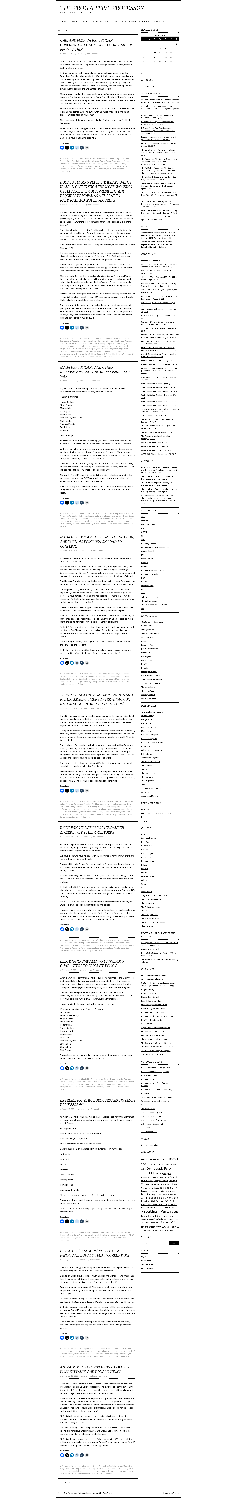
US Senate (78, 356)
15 (177, 53)
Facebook (145, 809)
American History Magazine (152, 712)
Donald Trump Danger (103, 343)
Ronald (79, 53)
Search (174, 1243)
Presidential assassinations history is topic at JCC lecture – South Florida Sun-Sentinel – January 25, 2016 (159, 370)
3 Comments (94, 380)
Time (143, 784)
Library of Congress (149, 1075)
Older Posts (65, 1482)
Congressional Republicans (70, 341)
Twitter (144, 821)
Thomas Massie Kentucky (99, 351)
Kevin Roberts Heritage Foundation (100, 679)
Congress (168, 1164)
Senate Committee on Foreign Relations (157, 1097)
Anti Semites (86, 1232)
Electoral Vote (146, 846)
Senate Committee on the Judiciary (155, 1101)
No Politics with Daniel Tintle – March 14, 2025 (160, 364)
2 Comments (98, 550)
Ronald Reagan (156, 1215)
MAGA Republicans (107, 516)
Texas (176, 1219)
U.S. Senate (145, 1128)
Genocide (116, 343)
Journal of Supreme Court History (154, 1004)
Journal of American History (152, 1001)
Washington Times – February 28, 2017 (157, 446)
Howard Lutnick (66, 1081)
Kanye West (123, 1351)
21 (171, 57)
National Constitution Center (152, 1012)
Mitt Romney (148, 1194)
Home (64, 21)
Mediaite (144, 562)
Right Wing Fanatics (117, 948)
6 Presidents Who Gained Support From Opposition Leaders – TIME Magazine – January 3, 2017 (160, 109)
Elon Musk (128, 1079)
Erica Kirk (111, 676)
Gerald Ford (155, 1184)
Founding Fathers (100, 1351)
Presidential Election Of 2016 (157, 1201)
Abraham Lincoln (148, 1159)
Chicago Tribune (147, 629)
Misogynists (75, 1237)
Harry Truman (165, 1184)
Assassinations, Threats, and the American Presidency (121, 21)
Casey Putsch (72, 161)
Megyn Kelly (65, 349)
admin (83, 970)
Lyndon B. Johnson (166, 1191)
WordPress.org (147, 1268)
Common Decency (67, 806)
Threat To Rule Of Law (113, 1087)
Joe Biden (165, 1187)
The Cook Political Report (151, 899)
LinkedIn (144, 817)
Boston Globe (146, 626)
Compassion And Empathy (86, 806)
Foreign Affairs (147, 719)
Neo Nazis (85, 1237)
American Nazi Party (92, 804)
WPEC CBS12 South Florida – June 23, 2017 (158, 454)
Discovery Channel (148, 543)
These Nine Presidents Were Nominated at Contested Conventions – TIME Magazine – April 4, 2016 (158, 186)
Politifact (144, 872)
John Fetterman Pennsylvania (87, 516)
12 (160, 53)
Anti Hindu (101, 158)
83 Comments (93, 204)
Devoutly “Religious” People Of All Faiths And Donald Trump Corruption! (94, 1253)
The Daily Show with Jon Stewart (154, 605)
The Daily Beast (147, 903)
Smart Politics (146, 891)
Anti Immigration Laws (110, 804)
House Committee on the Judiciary (155, 1071)
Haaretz (144, 641)
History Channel (147, 551)
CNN (127, 940)
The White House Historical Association (157, 1047)
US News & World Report (151, 788)
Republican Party (108, 166)
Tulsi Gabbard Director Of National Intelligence (103, 354)
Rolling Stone (146, 754)
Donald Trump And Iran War (118, 513)
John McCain (153, 1191)
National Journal (147, 861)
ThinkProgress (147, 926)
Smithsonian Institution (150, 1105)
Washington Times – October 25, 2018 (156, 450)
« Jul (142, 73)
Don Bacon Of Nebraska (107, 341)
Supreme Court (147, 1219)
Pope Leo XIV (97, 812)
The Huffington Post (149, 914)
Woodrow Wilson (160, 1230)
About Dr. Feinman (80, 21)
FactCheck (145, 849)
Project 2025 (82, 681)
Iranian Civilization (67, 346)
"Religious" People (88, 1348)
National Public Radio (149, 574)
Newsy (144, 582)
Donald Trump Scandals (82, 1351)
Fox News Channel (106, 942)
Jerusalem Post (147, 645)
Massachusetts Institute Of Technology (112, 1468)
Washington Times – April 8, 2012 (154, 442)
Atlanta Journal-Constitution (152, 622)
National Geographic (149, 735)
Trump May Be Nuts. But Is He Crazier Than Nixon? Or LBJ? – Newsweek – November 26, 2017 (159, 195)
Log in (143, 1257)
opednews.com (147, 585)
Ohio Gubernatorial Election (114, 163)
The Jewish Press (148, 687)
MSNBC (144, 566)
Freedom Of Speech (123, 942)
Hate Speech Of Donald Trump (72, 945)
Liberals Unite (146, 857)
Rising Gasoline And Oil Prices (90, 521)
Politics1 (144, 869)
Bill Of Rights (98, 940)
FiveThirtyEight (147, 853)
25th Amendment (88, 338)
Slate (143, 888)
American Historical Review (152, 979)
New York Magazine (149, 738)
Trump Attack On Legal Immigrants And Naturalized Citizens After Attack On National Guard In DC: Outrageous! (96, 699)
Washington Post (148, 694)
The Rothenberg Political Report (154, 922)
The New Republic (148, 773)
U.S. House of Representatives (153, 1124)
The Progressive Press (150, 918)
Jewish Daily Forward (149, 649)
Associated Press (148, 524)
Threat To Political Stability (80, 950)
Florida (153, 1177)
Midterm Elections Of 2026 (88, 518)
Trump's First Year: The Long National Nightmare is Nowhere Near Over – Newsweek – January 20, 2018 (160, 204)
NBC (115, 945)
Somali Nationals (76, 814)
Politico (144, 865)
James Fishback (85, 163)
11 (155, 53)
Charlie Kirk (85, 1079)
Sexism (119, 166)
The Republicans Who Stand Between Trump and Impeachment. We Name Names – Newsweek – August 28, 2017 (159, 161)
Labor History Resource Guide (153, 1008)
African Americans (88, 158)
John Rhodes (80, 346)
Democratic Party (85, 161)
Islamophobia (81, 809)
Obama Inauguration (149, 1145)
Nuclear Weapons (89, 349)
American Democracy (74, 804)
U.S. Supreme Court (149, 1131)
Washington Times (148, 698)
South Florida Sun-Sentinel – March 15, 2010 (159, 391)
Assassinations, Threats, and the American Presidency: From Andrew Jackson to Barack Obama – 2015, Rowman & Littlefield (159, 235)
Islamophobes (110, 1235)
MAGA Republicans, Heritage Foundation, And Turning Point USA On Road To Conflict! (97, 541)
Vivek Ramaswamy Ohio (101, 169)
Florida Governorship (114, 161)
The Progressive (147, 781)
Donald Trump (99, 161)
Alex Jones (100, 338)
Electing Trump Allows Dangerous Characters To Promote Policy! (92, 963)
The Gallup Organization (150, 907)
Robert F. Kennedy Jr (92, 1084)
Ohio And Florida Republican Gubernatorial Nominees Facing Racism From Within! (96, 45)
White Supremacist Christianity (79, 817)
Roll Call (144, 880)
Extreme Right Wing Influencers (78, 1235)
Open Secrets (146, 1024)
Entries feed (146, 1260)
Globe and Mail (147, 637)
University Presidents (82, 1474)
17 (149, 57)
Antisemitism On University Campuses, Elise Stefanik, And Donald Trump (95, 1369)
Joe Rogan (70, 516)
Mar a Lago (91, 1468)
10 (149, 53)
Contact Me (159, 21)
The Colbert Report (149, 601)
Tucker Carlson (100, 524)
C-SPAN (144, 532)
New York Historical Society (152, 1020)
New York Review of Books (152, 742)
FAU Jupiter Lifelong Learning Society (156, 813)
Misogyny (108, 945)
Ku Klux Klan (92, 809)
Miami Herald (146, 660)
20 (166, 57)
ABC (143, 517)
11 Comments (92, 53)
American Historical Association (153, 975)
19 (160, 57)
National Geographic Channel (153, 570)
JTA (142, 555)
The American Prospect (150, 761)
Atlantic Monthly (147, 715)
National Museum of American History (156, 1089)
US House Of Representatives (79, 169)
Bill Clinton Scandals (116, 1348)
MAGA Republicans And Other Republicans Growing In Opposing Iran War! (95, 372)
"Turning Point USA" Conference (94, 673)
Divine (165, 1493)
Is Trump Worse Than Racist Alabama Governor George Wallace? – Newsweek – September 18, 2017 (158, 130)
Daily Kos (145, 842)
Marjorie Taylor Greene (108, 346)
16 (144, 57)
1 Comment (94, 1109)
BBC (143, 528)
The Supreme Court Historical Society (156, 1043)
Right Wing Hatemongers (116, 1471)
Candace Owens (125, 338)
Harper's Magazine (148, 727)
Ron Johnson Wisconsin (78, 351)
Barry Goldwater (111, 338)
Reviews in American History (152, 1035)
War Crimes (107, 356)
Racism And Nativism (92, 166)
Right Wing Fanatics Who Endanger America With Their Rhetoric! (92, 830)
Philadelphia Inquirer (149, 672)
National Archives (148, 1079)
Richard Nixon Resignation (107, 349)
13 (166, 53)
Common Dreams (148, 838)
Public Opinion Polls (161, 1207)
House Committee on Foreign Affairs (156, 1068)
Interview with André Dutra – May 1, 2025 (157, 360)
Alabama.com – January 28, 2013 (154, 260)
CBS (143, 536)
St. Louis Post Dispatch (150, 683)
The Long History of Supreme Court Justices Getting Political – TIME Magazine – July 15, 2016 (158, 152)
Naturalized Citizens (71, 812)
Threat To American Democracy (90, 1087)
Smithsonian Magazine (150, 758)
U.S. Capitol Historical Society (152, 1054)
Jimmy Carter (154, 1188)
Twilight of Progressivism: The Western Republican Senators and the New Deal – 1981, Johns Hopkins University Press (160, 244)
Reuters (144, 593)
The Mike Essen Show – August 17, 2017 (157, 432)
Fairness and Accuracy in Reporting (155, 547)
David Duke (129, 1348)
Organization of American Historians (155, 1027)
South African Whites (92, 814)
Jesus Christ (112, 1351)
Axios (143, 834)
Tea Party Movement (163, 1219)
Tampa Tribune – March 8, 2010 (154, 415)
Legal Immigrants (105, 809)
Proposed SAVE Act (119, 518)
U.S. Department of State (151, 1116)
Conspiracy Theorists (114, 1232)
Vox (142, 608)
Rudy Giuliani (117, 1084)
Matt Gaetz (118, 1081)
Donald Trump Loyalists (113, 1079)
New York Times (147, 664)
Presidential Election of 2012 (161, 1197)
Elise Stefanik (110, 1466)
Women (152, 1230)
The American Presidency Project (154, 1039)
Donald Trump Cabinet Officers (80, 343)
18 (155, 57)
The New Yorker (147, 777)
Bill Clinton (158, 1163)
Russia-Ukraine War (117, 681)
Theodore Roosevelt (149, 1223)
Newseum (145, 1093)
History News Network (150, 949)
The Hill (144, 911)
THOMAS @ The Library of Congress (155, 1050)
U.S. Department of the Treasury (154, 1120)
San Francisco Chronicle (150, 675)
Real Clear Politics (148, 876)
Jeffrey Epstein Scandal (76, 679)
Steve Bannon (65, 524)
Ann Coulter (86, 513)
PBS (143, 589)
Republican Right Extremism (97, 948)
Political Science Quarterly (151, 750)
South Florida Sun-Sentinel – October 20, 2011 (159, 401)
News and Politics (69, 158)
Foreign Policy (146, 723)
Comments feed (147, 1264)
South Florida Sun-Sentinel (151, 679)
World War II (171, 1230)
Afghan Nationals (107, 801)
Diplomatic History (148, 993)
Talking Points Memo (149, 597)
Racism (171, 1207)
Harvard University (124, 1466)
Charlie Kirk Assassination (84, 676)
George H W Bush (161, 1180)
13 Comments (98, 708)
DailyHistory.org (147, 989)
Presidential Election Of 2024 (71, 166)
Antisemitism (111, 158)
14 (171, 53)
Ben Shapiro (124, 673)
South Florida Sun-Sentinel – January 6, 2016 (159, 383)
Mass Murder (124, 346)
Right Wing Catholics (118, 1354)
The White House (148, 1108)
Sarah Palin (169, 1216)
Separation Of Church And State (117, 1356)
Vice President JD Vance (92, 356)
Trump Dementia (77, 354)
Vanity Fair (145, 792)
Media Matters (147, 559)
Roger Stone (106, 1084)
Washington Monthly (149, 796)
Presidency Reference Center (152, 1031)
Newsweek (145, 746)
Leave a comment (99, 1376)
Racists (105, 1237)
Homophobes (97, 1235)
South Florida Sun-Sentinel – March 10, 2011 (159, 387)
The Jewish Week (148, 691)
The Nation (145, 769)
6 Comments (96, 970)
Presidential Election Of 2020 (79, 1471)
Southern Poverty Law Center (114, 814)
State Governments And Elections (116, 521)
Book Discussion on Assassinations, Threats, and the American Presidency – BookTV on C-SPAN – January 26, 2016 (159, 470)
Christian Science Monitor (151, 633)
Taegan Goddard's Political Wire (154, 895)
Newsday (145, 668)
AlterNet (144, 520)
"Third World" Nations (90, 801)
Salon (143, 884)
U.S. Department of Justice (151, 1112)
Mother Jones (146, 731)
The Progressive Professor (102, 8)
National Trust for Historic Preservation (157, 1016)
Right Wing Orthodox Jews (93, 1356)
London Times (147, 652)
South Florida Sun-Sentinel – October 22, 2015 (159, 405)
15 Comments (98, 836)
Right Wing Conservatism (99, 681)
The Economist (147, 765)
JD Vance (89, 945)
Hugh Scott (125, 343)
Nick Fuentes (97, 163)
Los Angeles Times (148, 656)
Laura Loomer (92, 346)
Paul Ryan (159, 1194)
